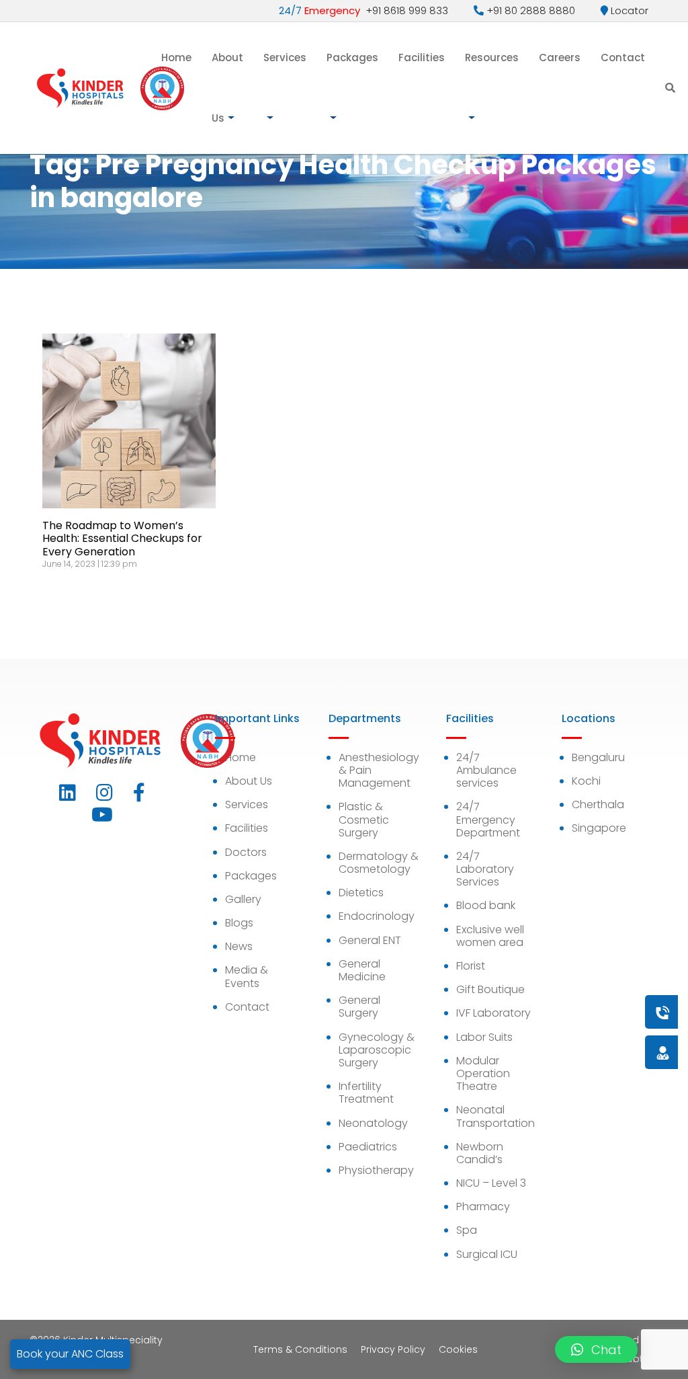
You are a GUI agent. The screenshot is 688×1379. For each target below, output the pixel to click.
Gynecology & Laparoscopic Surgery (377, 1049)
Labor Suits (484, 1037)
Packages (352, 57)
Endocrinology (377, 916)
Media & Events (246, 976)
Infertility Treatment (366, 1092)
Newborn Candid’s (479, 1153)
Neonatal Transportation (495, 1116)
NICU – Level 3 (491, 1183)
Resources (492, 57)
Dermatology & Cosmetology (379, 863)
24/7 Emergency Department (488, 819)
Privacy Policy (393, 1349)
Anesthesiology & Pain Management (379, 770)
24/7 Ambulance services (486, 770)
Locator (628, 10)
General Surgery (359, 1006)
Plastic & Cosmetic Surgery (364, 819)
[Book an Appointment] (581, 1011)
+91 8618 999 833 (363, 10)
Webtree (638, 1359)
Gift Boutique (490, 989)
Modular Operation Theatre (483, 1073)
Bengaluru (598, 757)
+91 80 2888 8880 (529, 10)
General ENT (370, 940)
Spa (466, 1230)
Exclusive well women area (490, 936)
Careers (559, 57)
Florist (470, 966)
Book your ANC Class (70, 1354)
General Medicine (362, 970)
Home (176, 57)
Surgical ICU (486, 1254)
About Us (227, 87)
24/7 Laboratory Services (485, 869)
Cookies (458, 1349)
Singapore (599, 828)
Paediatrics (368, 1146)
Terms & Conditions (300, 1349)
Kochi (586, 781)
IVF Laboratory (493, 1013)
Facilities (421, 57)
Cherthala (598, 804)
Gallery (243, 899)
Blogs (239, 923)
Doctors (246, 852)
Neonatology (373, 1123)
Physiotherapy (376, 1170)
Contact (623, 57)
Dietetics (361, 892)
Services (284, 57)
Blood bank (485, 905)
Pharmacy (483, 1206)
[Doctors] (617, 1052)
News (239, 946)
